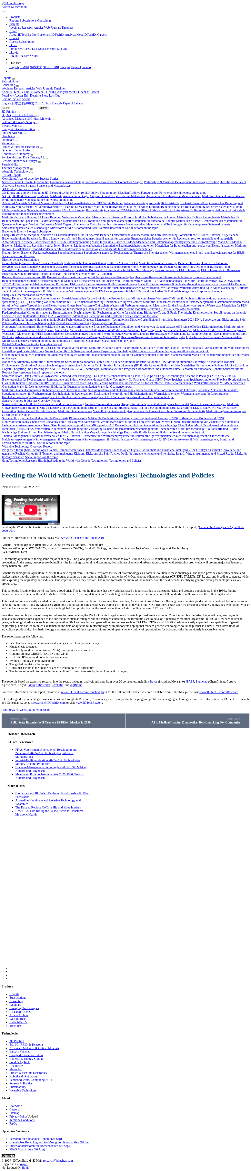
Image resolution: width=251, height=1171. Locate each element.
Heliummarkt (223, 210)
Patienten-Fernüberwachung (73, 323)
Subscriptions (28, 20)
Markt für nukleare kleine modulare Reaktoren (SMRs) (137, 309)
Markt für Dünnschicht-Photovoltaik (165, 302)
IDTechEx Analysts (63, 34)
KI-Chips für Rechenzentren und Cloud (116, 376)
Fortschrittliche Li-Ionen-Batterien (199, 235)
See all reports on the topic (189, 192)
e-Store (51, 48)
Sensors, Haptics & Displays (19, 161)
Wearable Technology (15, 171)
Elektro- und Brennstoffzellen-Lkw (52, 270)
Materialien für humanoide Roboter (153, 220)
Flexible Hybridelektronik (207, 347)
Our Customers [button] (33, 92)
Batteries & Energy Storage (18, 122)
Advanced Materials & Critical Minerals (26, 118)
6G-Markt (56, 196)
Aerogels (154, 203)
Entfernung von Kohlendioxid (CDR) (52, 302)
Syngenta (201, 681)
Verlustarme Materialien (130, 196)
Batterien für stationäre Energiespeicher (126, 238)
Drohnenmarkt (205, 266)
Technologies (17, 460)
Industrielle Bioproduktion (74, 425)
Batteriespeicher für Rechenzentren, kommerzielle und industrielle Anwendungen (52, 379)
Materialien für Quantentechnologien (54, 354)
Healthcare (8, 136)
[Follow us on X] (129, 850)
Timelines (68, 27)
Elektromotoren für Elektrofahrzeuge (177, 270)
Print (4, 709)
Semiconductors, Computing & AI (30, 1079)
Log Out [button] (54, 95)
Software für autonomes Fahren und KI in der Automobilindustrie (105, 362)
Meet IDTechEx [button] (79, 92)
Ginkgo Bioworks (39, 685)
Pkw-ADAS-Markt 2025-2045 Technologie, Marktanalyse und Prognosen (91, 369)
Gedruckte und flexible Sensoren (65, 351)
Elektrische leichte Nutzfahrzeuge (133, 270)
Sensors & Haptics (20, 1083)
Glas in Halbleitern (13, 383)
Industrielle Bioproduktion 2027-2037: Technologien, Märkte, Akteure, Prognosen (48, 762)
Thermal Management (15, 168)
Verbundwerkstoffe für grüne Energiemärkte (65, 206)
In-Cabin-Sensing (102, 365)
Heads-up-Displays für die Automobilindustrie (163, 277)
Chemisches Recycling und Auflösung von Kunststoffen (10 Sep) (49, 1142)
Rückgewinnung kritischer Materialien (208, 206)
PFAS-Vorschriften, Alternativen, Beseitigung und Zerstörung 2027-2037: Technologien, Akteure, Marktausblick (46, 753)
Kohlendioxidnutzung (90, 302)
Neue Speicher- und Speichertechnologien (190, 379)
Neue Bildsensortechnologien (208, 404)
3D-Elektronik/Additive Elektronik (66, 192)
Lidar (182, 337)
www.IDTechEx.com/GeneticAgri (82, 537)
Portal (13, 48)
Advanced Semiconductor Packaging (38, 337)
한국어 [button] (40, 103)
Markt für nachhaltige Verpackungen (84, 432)
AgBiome (76, 685)
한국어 (48, 67)
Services (7, 182)
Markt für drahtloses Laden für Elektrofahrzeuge (159, 291)
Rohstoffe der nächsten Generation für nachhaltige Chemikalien (62, 309)
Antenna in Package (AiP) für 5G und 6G (89, 196)
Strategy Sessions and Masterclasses (48, 185)
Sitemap (14, 1113)
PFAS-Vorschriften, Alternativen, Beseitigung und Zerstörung (86, 316)
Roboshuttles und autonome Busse (196, 284)
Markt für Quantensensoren (174, 354)
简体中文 (36, 67)
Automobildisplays (73, 337)
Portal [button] (5, 95)
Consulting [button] (8, 85)
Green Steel (74, 305)
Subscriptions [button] (10, 81)
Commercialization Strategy (67, 182)
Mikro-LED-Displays (15, 340)
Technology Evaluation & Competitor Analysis (114, 182)
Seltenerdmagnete (219, 224)
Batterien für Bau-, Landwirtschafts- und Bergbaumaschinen (64, 238)
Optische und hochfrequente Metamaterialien (173, 196)
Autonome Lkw (128, 263)
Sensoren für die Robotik (189, 411)
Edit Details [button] (31, 95)
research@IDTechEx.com (49, 702)
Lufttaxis (112, 263)
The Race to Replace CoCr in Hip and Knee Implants (48, 807)
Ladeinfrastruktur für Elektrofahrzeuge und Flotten (141, 266)
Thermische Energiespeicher (150, 252)
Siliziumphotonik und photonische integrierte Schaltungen (65, 340)
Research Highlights (38, 460)
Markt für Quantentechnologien (211, 354)
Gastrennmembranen (228, 302)
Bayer (153, 681)
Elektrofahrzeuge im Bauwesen (220, 270)
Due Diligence (229, 182)
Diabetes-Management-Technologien (106, 319)
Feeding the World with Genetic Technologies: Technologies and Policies (96, 460)
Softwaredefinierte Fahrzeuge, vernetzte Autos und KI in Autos (181, 287)
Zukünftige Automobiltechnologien (112, 277)
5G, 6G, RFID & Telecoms (18, 115)
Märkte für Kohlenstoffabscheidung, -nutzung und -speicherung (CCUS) (133, 418)
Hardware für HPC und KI (43, 383)
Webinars (15, 27)
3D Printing (9, 111)
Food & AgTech (12, 132)
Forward (12, 709)
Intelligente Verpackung (25, 199)
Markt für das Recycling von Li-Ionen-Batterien (31, 217)
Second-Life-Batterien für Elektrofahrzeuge (58, 249)
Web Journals (52, 27)
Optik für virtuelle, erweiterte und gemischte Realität (153, 453)
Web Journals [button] (44, 88)
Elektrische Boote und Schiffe (93, 270)
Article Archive (18, 1015)
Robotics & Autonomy (16, 154)
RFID (5, 199)
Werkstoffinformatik (41, 224)
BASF (190, 681)
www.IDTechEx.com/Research (218, 692)
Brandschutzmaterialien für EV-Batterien (86, 273)
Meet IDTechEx (86, 34)
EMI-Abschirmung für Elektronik (82, 210)
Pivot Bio (57, 685)
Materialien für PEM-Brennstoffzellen (199, 220)
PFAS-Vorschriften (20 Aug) (27, 1149)
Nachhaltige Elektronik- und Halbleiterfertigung (146, 351)
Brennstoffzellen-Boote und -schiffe (24, 277)
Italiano (86, 67)
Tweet (22, 709)
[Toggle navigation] (3, 11)
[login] (26, 1167)
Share (46, 709)
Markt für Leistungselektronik (156, 284)
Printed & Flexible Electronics (20, 146)
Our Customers (41, 34)
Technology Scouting (205, 182)
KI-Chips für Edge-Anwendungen (162, 376)
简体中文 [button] (28, 103)
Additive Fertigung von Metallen (108, 192)
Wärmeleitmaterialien (111, 228)
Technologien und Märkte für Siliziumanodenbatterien (118, 249)
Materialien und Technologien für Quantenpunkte (176, 224)
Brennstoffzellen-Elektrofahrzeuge (68, 277)
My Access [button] (16, 95)
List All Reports (11, 175)
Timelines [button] (60, 88)
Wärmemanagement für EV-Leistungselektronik (98, 291)
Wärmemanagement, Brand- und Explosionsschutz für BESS (207, 252)
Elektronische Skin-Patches (139, 347)
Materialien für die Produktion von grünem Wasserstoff (97, 220)
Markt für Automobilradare (47, 362)
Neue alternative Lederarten (44, 210)
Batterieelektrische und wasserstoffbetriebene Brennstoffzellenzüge (68, 266)
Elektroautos (77, 284)
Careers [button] (94, 92)
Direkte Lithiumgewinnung (74, 242)
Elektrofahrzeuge (50, 273)
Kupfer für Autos (137, 206)
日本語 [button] (16, 103)
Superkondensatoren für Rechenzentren (108, 252)
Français (65, 67)
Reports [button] (6, 78)
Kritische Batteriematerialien (166, 206)
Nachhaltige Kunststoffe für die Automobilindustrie (65, 228)
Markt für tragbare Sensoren (223, 411)
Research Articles (32, 27)
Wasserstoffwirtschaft (95, 305)
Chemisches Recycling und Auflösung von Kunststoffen (65, 421)
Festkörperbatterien (45, 252)
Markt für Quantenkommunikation (223, 196)
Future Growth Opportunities (31, 182)
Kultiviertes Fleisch (35, 316)
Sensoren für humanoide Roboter (201, 369)
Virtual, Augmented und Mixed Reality (210, 453)
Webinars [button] (7, 88)
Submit (43, 107)
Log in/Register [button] (11, 99)
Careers (102, 34)
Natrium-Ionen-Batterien (17, 252)
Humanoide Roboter (78, 365)
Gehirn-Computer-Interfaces (102, 404)
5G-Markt (43, 196)
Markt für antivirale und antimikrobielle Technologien (49, 319)
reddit (39, 709)
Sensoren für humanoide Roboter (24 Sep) (35, 1138)
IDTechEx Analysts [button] (56, 92)
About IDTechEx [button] (12, 92)
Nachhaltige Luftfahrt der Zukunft (192, 333)
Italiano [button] (78, 103)
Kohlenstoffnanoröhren (194, 203)
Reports (14, 20)
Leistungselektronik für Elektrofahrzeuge (111, 284)
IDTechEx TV (18, 1022)
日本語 (24, 67)
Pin (33, 709)
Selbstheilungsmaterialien (17, 228)
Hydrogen (8, 139)
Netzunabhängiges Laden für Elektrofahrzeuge (188, 280)
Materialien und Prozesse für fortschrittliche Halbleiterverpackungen (134, 217)
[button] (14, 17)
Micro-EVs (151, 280)
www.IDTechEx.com (88, 702)
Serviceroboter (22, 372)
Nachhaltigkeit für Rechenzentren (95, 312)
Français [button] (57, 103)
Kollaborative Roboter (220, 362)
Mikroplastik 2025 (102, 425)
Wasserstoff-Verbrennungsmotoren (131, 305)
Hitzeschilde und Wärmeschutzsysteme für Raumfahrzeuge (177, 210)
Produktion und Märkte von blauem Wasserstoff (141, 298)
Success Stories (48, 178)
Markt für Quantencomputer (138, 354)
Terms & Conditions (22, 1120)
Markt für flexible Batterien (109, 242)
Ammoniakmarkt (50, 298)
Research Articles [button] (24, 88)
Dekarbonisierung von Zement (123, 302)
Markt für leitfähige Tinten (110, 206)
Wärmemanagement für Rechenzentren (56, 397)
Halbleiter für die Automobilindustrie (51, 287)
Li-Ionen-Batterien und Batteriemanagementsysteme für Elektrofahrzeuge (171, 242)
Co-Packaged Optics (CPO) (102, 337)
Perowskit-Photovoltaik (185, 309)
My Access (24, 48)
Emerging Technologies (24, 1008)
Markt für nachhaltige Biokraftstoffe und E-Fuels (146, 312)
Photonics (8, 143)
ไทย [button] (48, 103)
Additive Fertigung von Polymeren (151, 192)
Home (5, 460)
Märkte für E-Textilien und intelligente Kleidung (55, 453)
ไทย (56, 67)
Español (76, 67)
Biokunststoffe (170, 203)
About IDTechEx (20, 34)
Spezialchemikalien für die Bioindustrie (86, 298)
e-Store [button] (43, 95)
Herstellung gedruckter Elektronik (23, 351)
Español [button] (68, 103)
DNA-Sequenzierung (208, 319)
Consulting (44, 20)
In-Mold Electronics (236, 347)
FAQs (13, 1123)
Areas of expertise (27, 178)
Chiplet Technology (115, 379)
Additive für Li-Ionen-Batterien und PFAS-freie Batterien (87, 203)
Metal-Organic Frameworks (72, 224)
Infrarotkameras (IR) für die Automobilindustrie (143, 365)
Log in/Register (19, 55)
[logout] (23, 1164)
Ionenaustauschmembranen (38, 213)
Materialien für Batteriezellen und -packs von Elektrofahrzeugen (194, 245)
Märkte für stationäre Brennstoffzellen (49, 312)
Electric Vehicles (12, 125)
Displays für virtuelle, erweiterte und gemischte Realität (155, 404)
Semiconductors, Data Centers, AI (23, 157)
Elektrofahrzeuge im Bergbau (20, 273)
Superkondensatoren (70, 252)
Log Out (62, 48)
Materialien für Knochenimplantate (198, 217)
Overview (15, 1106)
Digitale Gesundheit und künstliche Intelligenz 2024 (162, 319)
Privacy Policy (18, 1116)
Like (28, 709)
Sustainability (10, 164)
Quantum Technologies (16, 150)
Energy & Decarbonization (18, 129)
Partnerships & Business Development (168, 182)
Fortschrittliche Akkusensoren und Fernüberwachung (145, 235)
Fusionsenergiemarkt (201, 302)
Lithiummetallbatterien (88, 245)
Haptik (32, 407)
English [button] (6, 103)
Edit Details (39, 48)
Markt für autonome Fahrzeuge (158, 263)
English (14, 67)
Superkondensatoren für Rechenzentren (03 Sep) (39, 1145)
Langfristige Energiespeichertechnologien (128, 245)
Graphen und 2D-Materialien (122, 210)
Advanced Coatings (136, 203)
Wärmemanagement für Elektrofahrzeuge (42, 291)
